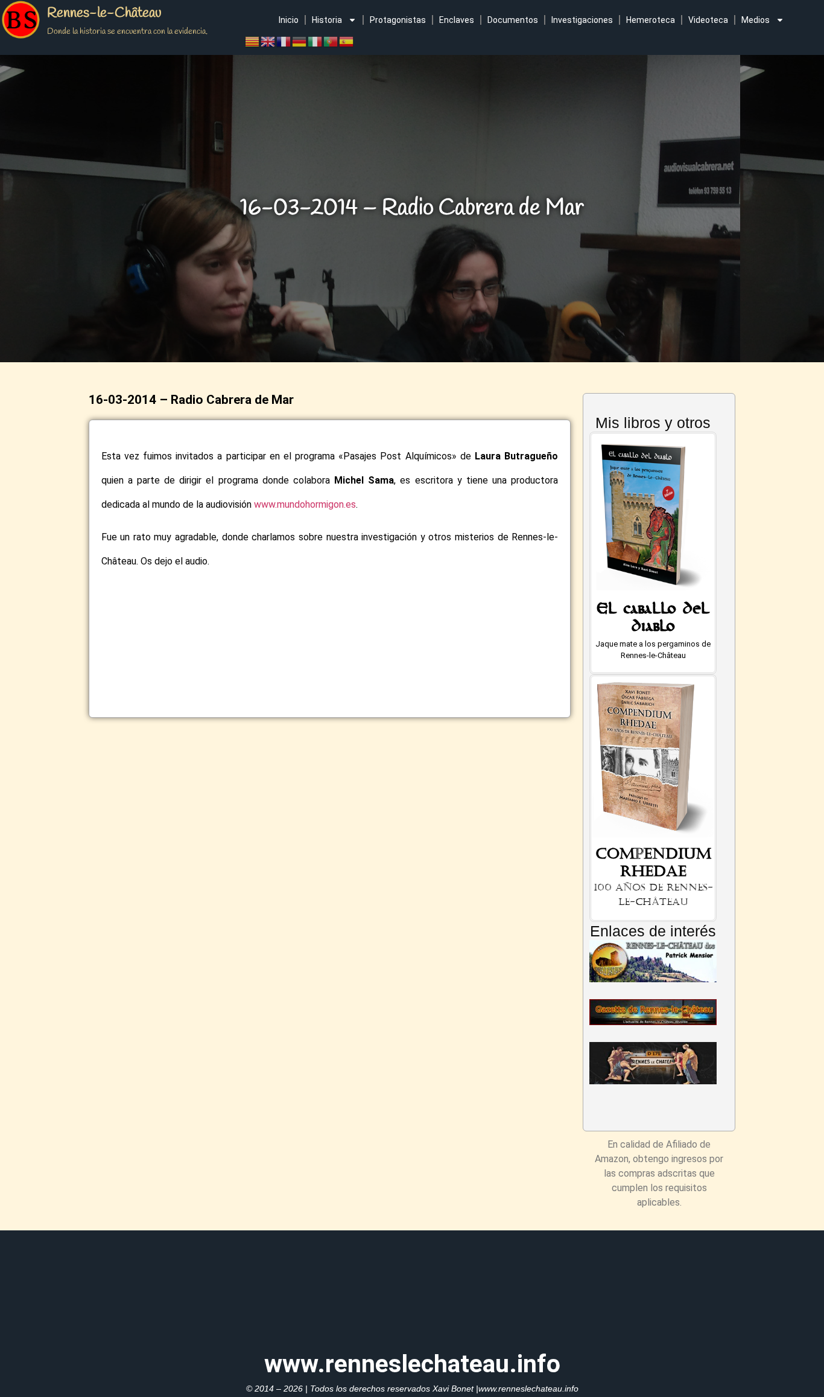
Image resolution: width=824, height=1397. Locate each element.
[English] (268, 40)
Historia (327, 20)
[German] (300, 40)
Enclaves (456, 20)
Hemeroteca (650, 20)
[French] (284, 40)
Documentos (512, 20)
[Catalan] (253, 40)
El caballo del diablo (653, 620)
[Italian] (315, 40)
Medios (755, 20)
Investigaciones (582, 20)
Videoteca (708, 20)
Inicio (289, 20)
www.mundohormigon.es (305, 504)
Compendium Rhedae (653, 862)
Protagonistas (398, 20)
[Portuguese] (331, 40)
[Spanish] (347, 40)
